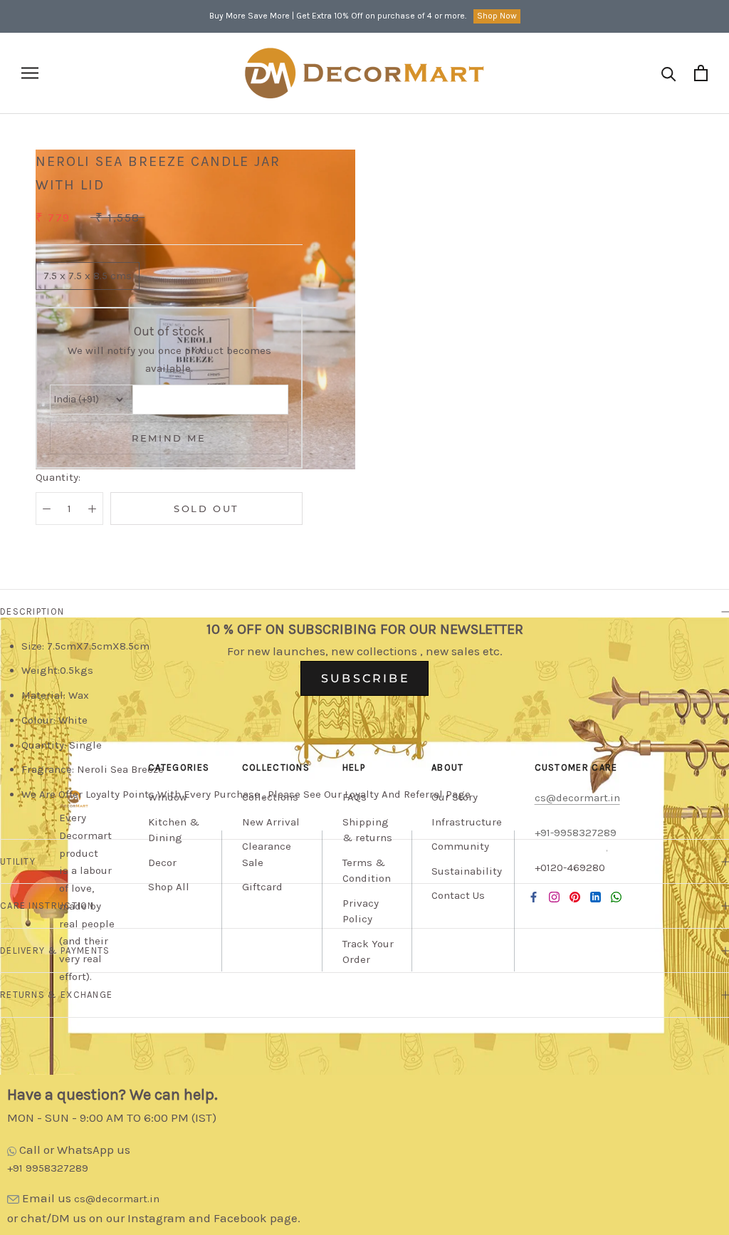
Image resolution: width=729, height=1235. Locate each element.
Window (167, 797)
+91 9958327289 (47, 1168)
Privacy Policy (360, 911)
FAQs (354, 797)
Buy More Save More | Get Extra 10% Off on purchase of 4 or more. (337, 16)
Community (460, 846)
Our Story (454, 797)
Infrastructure (466, 821)
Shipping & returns (367, 830)
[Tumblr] (616, 897)
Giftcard (262, 886)
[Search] (668, 73)
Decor (162, 862)
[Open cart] (701, 73)
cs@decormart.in (116, 1198)
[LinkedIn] (595, 897)
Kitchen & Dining (173, 830)
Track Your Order (368, 951)
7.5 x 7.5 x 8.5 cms (87, 275)
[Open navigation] (29, 73)
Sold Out (206, 508)
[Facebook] (533, 897)
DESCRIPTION (32, 611)
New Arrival (271, 821)
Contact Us (458, 895)
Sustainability (466, 871)
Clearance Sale (266, 854)
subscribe (365, 678)
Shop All (168, 886)
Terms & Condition (366, 870)
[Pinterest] (575, 897)
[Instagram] (554, 897)
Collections (270, 797)
